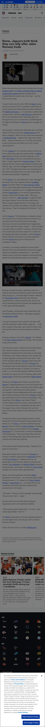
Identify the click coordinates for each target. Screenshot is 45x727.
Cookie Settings (23, 712)
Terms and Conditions (18, 679)
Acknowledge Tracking (31, 723)
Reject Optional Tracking (31, 717)
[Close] (41, 676)
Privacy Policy (19, 684)
